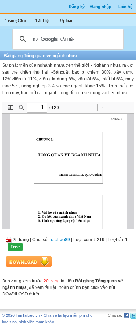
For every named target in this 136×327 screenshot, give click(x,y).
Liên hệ (125, 6)
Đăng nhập (100, 6)
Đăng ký (77, 6)
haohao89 (60, 239)
